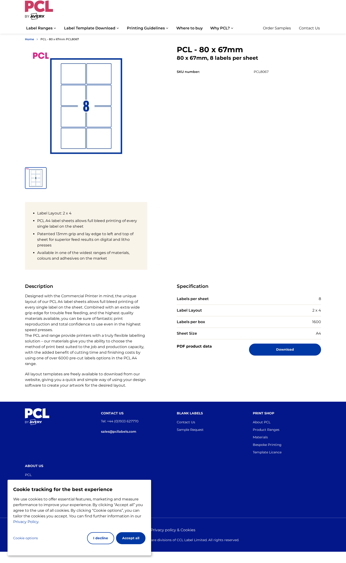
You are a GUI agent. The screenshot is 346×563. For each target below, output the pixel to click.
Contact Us (309, 28)
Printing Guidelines (146, 28)
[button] (36, 178)
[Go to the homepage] (39, 12)
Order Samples (277, 28)
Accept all (130, 538)
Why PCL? (220, 28)
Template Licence (267, 452)
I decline (100, 538)
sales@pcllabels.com (118, 431)
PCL (28, 475)
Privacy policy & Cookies (173, 530)
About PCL (261, 422)
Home (29, 39)
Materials (260, 437)
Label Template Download (89, 28)
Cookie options (25, 538)
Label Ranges (39, 28)
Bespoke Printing (267, 445)
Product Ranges (266, 430)
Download (285, 349)
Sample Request (190, 430)
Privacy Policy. (26, 521)
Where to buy (189, 28)
